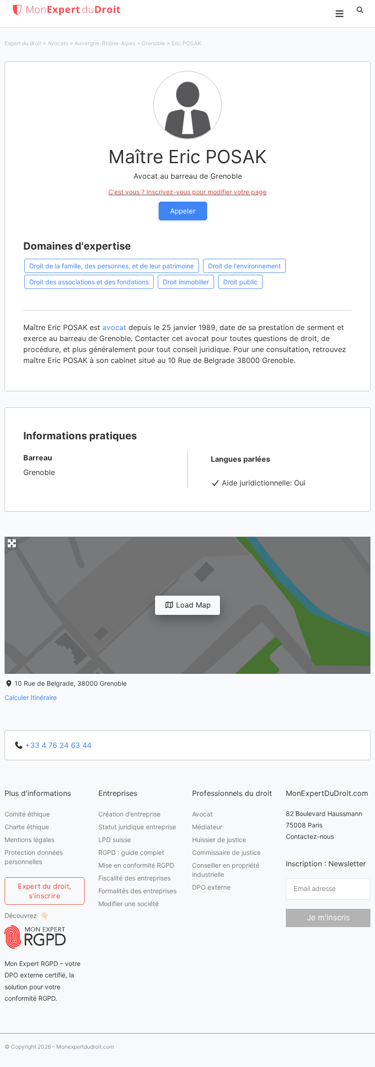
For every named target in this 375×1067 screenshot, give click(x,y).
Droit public (240, 282)
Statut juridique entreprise (137, 827)
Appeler (183, 211)
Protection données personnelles (34, 856)
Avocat (202, 814)
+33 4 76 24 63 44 (58, 745)
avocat (114, 327)
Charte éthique (27, 827)
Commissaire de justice (226, 852)
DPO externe (211, 887)
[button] (360, 10)
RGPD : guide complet (131, 852)
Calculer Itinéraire (31, 697)
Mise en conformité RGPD (136, 865)
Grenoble (153, 43)
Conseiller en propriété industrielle (225, 869)
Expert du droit (23, 43)
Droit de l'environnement (244, 266)
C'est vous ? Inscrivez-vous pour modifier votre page (187, 192)
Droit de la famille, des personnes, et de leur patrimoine (111, 266)
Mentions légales (29, 839)
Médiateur (207, 827)
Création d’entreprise (129, 814)
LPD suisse (114, 839)
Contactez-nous (310, 836)
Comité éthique (27, 814)
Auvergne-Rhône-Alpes (105, 43)
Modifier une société (128, 903)
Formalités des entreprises (137, 891)
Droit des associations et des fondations (89, 282)
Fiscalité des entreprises (134, 878)
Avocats (58, 43)
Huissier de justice (219, 839)
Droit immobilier (186, 282)
